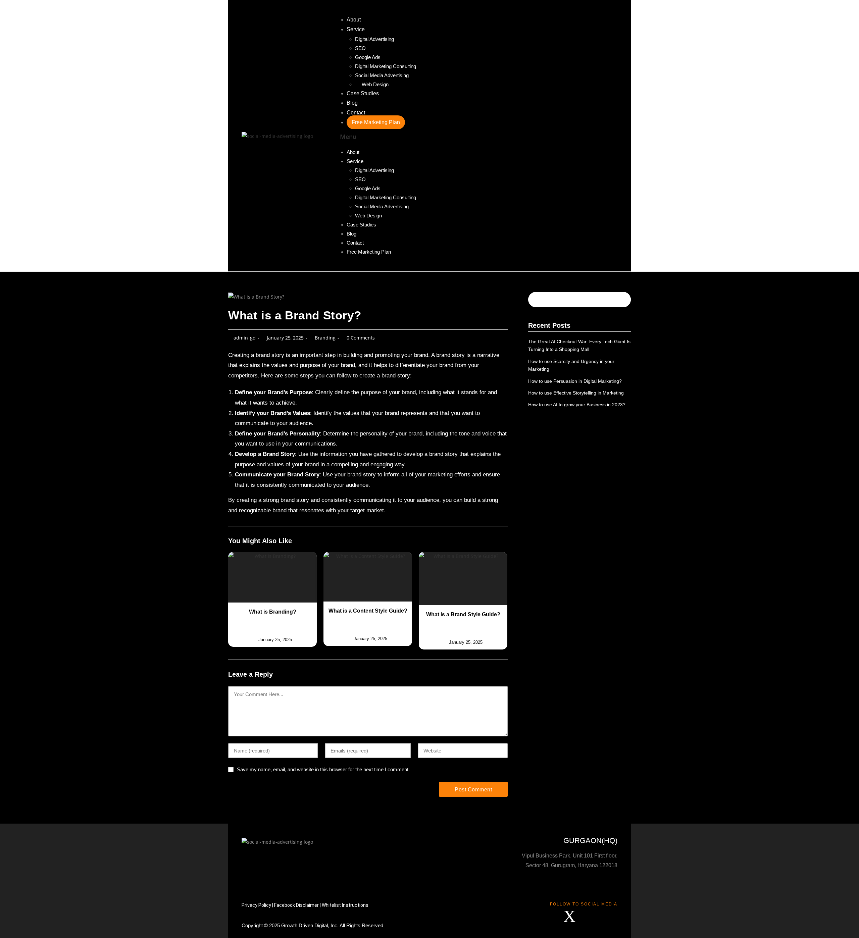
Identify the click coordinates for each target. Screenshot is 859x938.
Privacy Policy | (258, 905)
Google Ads (368, 57)
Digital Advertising (374, 39)
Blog (352, 103)
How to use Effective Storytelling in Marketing (576, 393)
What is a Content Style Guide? (368, 611)
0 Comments (361, 337)
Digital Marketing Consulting (385, 66)
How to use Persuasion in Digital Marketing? (575, 381)
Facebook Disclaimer (296, 905)
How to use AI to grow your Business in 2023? (576, 404)
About (354, 19)
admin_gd (245, 337)
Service (356, 29)
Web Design (375, 84)
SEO (360, 48)
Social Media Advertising (382, 75)
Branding (325, 337)
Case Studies (363, 93)
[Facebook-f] (549, 916)
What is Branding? (272, 612)
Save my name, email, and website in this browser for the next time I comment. (323, 769)
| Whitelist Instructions (343, 905)
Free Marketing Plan (376, 122)
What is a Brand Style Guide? (463, 614)
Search (616, 299)
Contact (356, 112)
